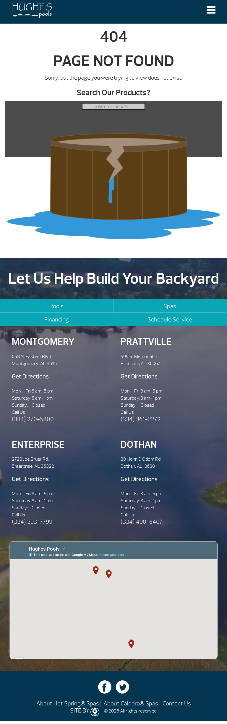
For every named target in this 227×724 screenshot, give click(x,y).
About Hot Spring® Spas (67, 703)
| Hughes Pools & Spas (32, 11)
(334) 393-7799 (32, 522)
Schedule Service (169, 319)
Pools (56, 306)
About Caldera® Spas (130, 703)
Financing (56, 319)
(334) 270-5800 (33, 419)
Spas (169, 306)
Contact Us (177, 703)
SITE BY (80, 710)
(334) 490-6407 (142, 522)
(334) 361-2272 (140, 419)
